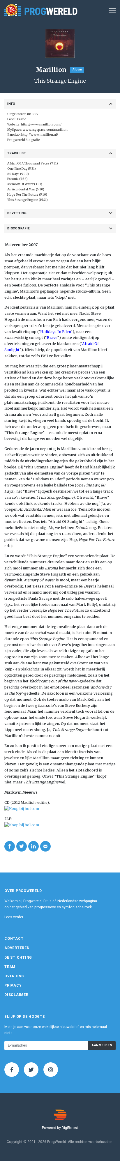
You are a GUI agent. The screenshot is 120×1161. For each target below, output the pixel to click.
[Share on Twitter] (21, 846)
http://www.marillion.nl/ (39, 135)
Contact (13, 939)
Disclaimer (16, 995)
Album (77, 69)
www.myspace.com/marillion (45, 130)
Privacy (13, 985)
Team (9, 967)
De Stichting (18, 957)
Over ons (14, 976)
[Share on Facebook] (9, 846)
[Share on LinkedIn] (33, 846)
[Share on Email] (45, 846)
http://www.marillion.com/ (41, 124)
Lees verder (13, 917)
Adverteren (17, 948)
